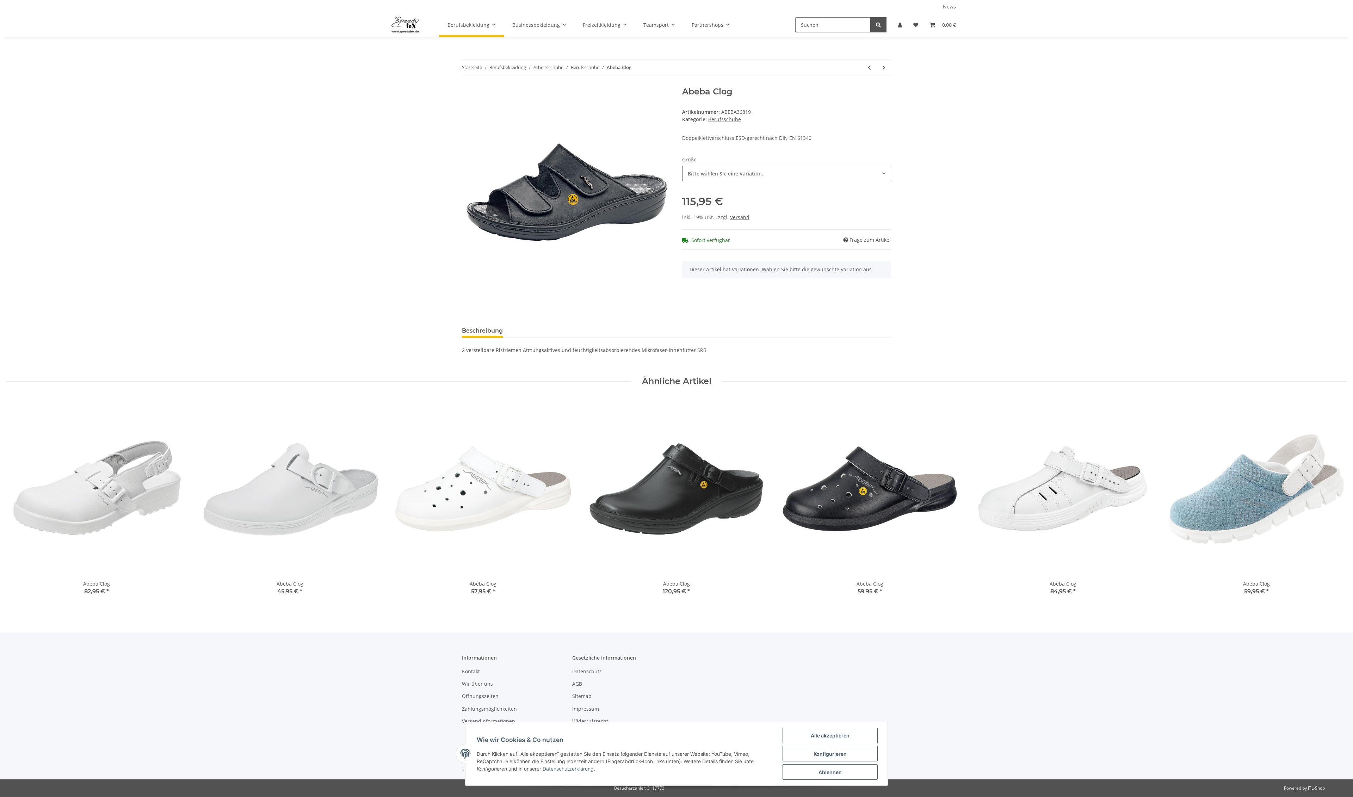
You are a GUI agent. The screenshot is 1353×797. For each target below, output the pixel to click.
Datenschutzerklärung (568, 769)
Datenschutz (587, 671)
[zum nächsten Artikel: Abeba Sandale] (884, 67)
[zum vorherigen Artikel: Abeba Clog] (869, 67)
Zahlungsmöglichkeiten (489, 708)
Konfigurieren (830, 754)
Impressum (585, 708)
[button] (900, 25)
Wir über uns (477, 683)
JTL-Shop (1316, 788)
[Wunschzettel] (916, 25)
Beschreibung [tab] (482, 330)
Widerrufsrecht (590, 721)
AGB (577, 683)
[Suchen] (878, 24)
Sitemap (582, 696)
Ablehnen (830, 772)
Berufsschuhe (724, 119)
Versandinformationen (488, 721)
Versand (739, 217)
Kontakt (471, 671)
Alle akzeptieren (830, 736)
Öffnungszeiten (480, 696)
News (949, 6)
